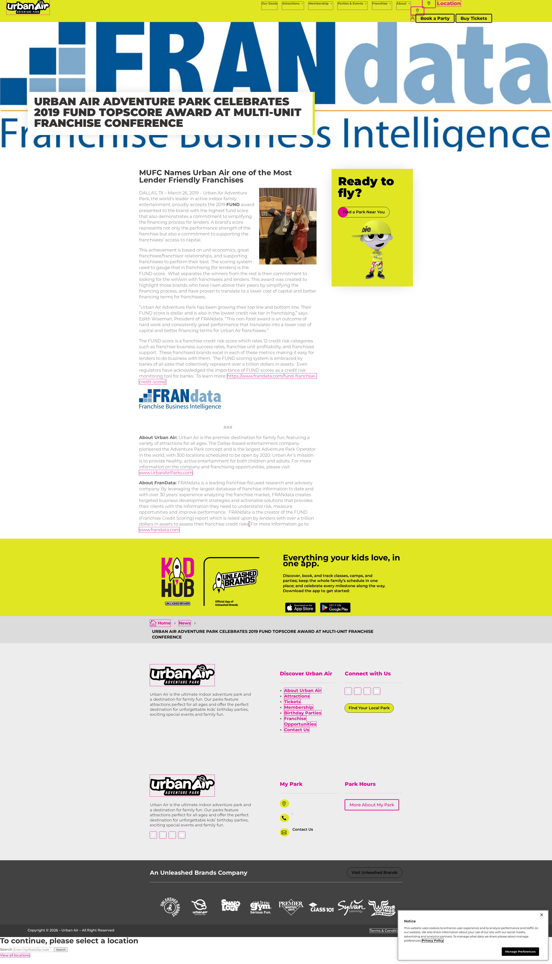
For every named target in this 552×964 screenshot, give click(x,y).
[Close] (541, 915)
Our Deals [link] (269, 3)
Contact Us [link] (296, 729)
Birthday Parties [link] (302, 713)
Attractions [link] (291, 3)
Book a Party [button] (435, 18)
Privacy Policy (432, 940)
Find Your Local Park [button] (369, 708)
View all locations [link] (15, 955)
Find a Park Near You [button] (364, 212)
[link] (28, 13)
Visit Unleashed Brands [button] (374, 872)
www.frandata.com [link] (159, 529)
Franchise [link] (379, 3)
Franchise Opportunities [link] (300, 721)
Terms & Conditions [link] (386, 931)
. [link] (249, 524)
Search (6, 949)
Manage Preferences (520, 951)
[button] (417, 11)
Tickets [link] (292, 701)
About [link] (401, 3)
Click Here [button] (300, 607)
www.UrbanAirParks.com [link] (166, 472)
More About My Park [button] (372, 804)
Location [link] (449, 3)
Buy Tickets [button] (474, 18)
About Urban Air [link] (302, 690)
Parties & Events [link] (350, 3)
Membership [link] (319, 3)
